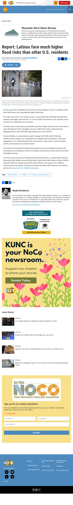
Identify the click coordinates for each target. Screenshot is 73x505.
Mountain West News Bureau (39, 28)
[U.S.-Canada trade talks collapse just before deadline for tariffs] (8, 322)
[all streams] (70, 9)
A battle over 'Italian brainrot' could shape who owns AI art (34, 335)
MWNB (25, 174)
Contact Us (59, 466)
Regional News (6, 21)
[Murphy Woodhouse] (6, 193)
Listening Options (32, 465)
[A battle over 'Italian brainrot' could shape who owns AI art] (8, 336)
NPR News (18, 318)
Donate (65, 3)
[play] (5, 9)
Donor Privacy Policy (48, 470)
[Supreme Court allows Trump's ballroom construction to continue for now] (8, 349)
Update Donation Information (61, 461)
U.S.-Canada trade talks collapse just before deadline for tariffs (36, 321)
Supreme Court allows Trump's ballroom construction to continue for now (39, 349)
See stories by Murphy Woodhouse (26, 205)
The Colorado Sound (62, 470)
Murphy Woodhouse (31, 58)
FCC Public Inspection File (48, 461)
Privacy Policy (46, 466)
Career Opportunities (33, 469)
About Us (30, 461)
